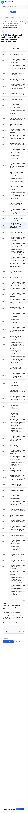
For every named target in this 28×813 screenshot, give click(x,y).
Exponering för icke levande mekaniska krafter (12, 25)
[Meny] (25, 2)
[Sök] (20, 2)
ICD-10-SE (8, 6)
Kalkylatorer (5, 12)
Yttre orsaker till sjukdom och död (15, 21)
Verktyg (3, 6)
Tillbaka (5, 45)
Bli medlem (20, 809)
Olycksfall (4, 23)
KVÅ (19, 12)
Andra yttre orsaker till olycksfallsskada (17, 23)
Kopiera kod (8, 641)
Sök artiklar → (19, 641)
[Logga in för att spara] (2, 31)
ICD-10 (13, 11)
